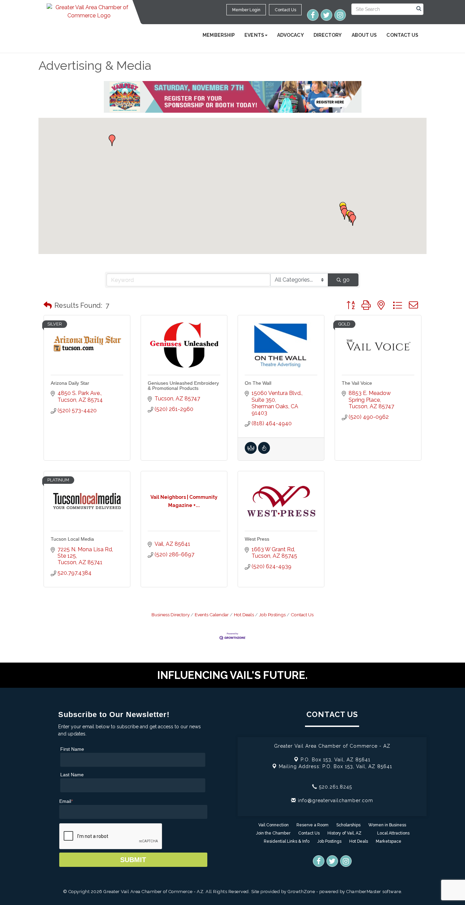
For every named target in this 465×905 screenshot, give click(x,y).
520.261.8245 (334, 787)
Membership (219, 35)
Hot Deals (244, 614)
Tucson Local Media (72, 539)
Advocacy (290, 35)
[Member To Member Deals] (251, 452)
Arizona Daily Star (70, 383)
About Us (364, 35)
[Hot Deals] (264, 452)
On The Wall (258, 383)
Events (254, 35)
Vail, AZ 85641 (335, 759)
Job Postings (272, 614)
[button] (344, 214)
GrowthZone (301, 891)
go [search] (346, 279)
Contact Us (402, 35)
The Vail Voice (357, 383)
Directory (328, 35)
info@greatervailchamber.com (334, 800)
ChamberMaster (363, 891)
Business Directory (170, 614)
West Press (257, 539)
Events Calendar (212, 614)
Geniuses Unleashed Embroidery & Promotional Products (183, 385)
